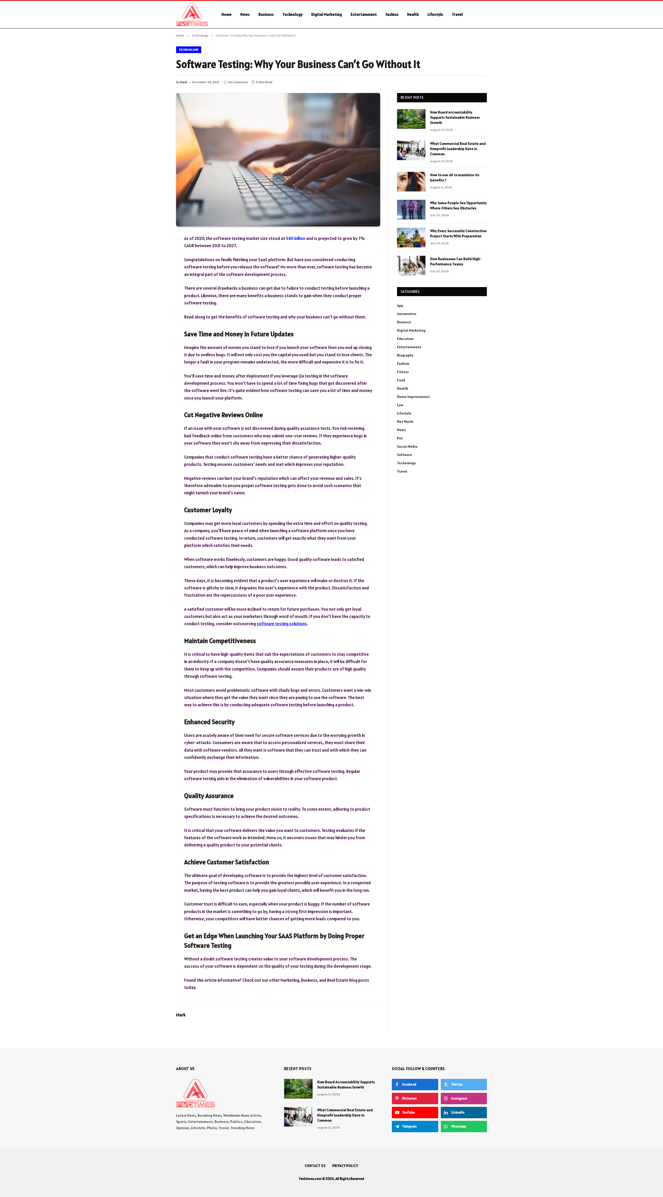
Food (401, 380)
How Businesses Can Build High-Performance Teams (455, 261)
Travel (457, 14)
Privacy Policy (345, 1166)
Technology (292, 14)
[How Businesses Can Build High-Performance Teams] (411, 265)
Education (405, 338)
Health (413, 14)
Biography (405, 355)
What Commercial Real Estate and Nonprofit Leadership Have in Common (458, 148)
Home (226, 14)
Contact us (315, 1166)
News (245, 14)
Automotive (406, 313)
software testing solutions (282, 623)
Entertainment (364, 14)
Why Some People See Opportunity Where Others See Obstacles (458, 205)
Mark (183, 82)
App (400, 305)
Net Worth (405, 421)
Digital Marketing (326, 14)
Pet (400, 438)
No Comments (238, 82)
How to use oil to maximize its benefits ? (454, 177)
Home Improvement (413, 396)
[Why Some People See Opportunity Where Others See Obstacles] (411, 209)
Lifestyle (435, 14)
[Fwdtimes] (192, 14)
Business (266, 14)
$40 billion (295, 238)
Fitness (403, 371)
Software (404, 454)
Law (400, 405)
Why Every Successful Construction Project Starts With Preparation (458, 233)
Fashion (392, 14)
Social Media (407, 446)
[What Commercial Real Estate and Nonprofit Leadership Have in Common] (411, 150)
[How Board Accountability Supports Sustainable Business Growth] (411, 119)
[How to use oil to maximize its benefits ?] (411, 181)
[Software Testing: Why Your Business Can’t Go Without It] (278, 159)
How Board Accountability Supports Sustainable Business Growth (455, 117)
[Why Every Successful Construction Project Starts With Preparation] (411, 237)
